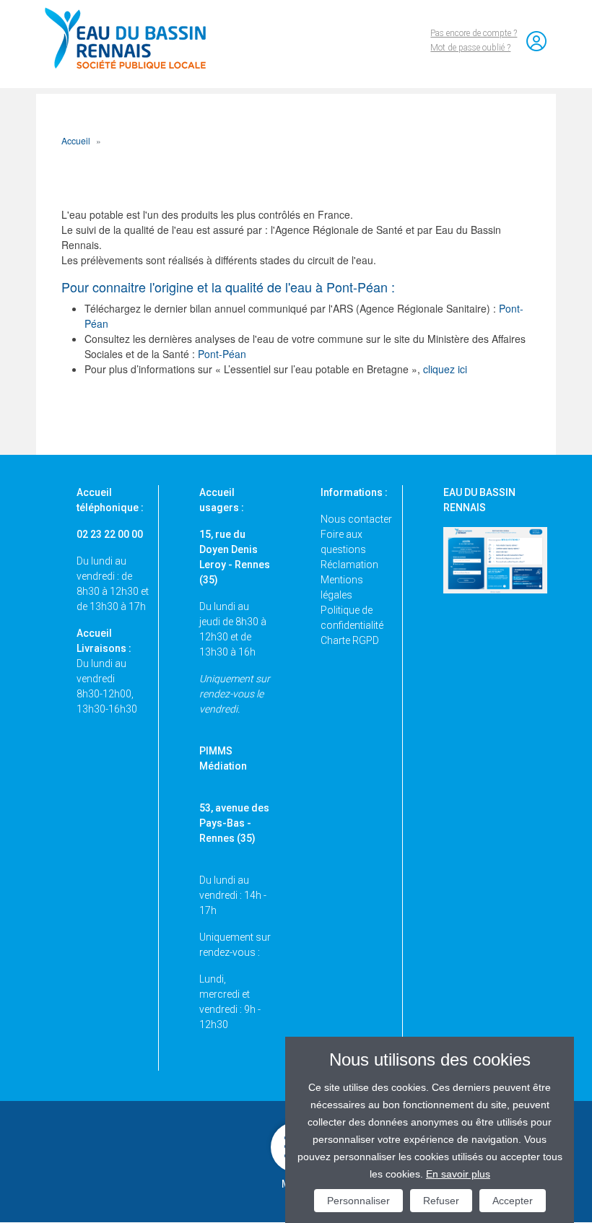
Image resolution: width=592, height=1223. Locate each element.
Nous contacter (356, 519)
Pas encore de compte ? (473, 33)
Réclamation (349, 564)
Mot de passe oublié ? (470, 48)
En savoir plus (458, 1174)
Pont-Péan (222, 354)
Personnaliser (358, 1200)
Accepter (512, 1200)
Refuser (441, 1200)
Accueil (75, 140)
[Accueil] (131, 38)
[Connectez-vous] (536, 41)
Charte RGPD (350, 640)
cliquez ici (445, 369)
